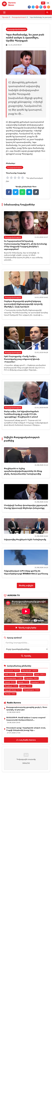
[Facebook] (29, 7)
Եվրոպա (25, 686)
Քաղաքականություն (19, 17)
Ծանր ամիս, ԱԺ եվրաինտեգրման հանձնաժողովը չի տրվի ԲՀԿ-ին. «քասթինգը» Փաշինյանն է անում (21, 414)
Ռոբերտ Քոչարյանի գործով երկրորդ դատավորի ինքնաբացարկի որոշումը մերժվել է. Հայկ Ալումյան (23, 304)
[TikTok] (44, 7)
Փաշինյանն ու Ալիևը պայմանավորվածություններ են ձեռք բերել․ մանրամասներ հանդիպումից (23, 471)
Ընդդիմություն (31, 690)
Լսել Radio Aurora (27, 740)
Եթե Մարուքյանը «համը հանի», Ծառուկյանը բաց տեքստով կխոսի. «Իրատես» (22, 359)
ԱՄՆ (9, 674)
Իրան (40, 674)
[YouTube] (37, 7)
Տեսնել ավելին (26, 585)
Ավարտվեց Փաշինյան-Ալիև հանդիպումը (25, 539)
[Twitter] (33, 7)
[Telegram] (40, 7)
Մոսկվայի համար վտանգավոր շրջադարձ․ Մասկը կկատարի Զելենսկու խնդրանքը (26, 506)
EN (48, 3)
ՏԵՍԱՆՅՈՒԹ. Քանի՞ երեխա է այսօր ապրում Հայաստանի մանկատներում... (25, 718)
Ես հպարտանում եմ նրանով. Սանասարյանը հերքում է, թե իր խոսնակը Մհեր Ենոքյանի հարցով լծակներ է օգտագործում (25, 245)
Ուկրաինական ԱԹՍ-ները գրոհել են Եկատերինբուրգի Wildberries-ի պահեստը (26, 572)
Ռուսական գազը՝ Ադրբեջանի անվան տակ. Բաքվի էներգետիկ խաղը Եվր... (26, 729)
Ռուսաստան (24, 674)
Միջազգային (29, 671)
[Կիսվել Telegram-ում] (29, 192)
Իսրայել (23, 682)
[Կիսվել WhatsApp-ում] (22, 192)
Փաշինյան (11, 686)
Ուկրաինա (31, 678)
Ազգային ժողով (13, 690)
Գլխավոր (5, 17)
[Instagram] (48, 7)
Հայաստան (12, 671)
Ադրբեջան (37, 682)
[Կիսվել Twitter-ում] (16, 192)
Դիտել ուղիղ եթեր (27, 627)
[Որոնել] (47, 12)
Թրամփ (10, 694)
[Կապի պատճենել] (36, 192)
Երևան (10, 682)
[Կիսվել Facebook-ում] (9, 192)
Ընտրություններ (13, 678)
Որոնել (27, 655)
